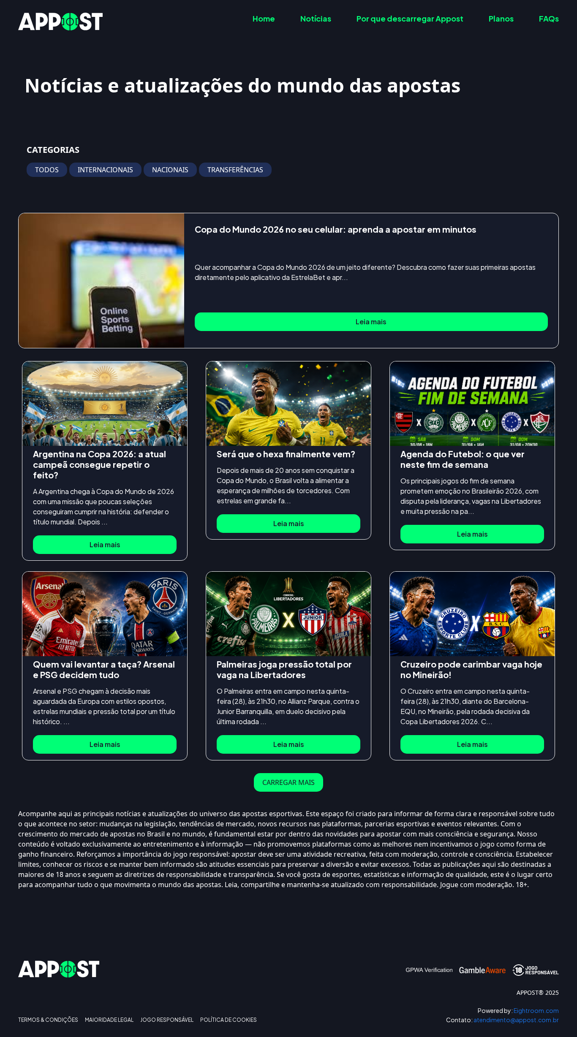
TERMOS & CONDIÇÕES (48, 1020)
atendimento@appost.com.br (502, 1019)
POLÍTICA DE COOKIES (228, 1020)
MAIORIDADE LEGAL (109, 1020)
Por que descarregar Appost (410, 18)
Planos (501, 18)
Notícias (315, 18)
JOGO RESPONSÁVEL (166, 1020)
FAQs (549, 18)
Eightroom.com (518, 1010)
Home (264, 18)
